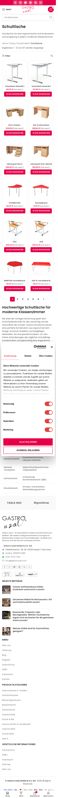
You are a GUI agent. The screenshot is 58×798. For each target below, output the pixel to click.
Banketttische (9, 705)
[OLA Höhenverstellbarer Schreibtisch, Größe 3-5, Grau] (41, 229)
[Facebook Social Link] (15, 3)
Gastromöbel (8, 729)
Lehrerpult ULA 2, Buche (15, 165)
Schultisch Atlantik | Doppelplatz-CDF (41, 87)
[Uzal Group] (7, 574)
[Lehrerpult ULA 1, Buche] (41, 151)
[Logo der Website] (28, 9)
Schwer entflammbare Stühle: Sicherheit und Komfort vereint (28, 588)
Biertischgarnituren (11, 700)
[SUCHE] (51, 17)
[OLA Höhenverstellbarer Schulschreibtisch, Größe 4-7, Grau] (15, 229)
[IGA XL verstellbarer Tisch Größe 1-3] (41, 267)
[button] (14, 94)
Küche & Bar (8, 719)
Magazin (6, 660)
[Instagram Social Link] (20, 3)
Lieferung (6, 650)
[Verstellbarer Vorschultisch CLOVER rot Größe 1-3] (41, 190)
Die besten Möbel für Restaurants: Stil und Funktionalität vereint (32, 601)
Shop (12, 43)
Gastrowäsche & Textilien (14, 690)
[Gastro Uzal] (14, 522)
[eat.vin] (32, 574)
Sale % (5, 738)
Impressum (7, 674)
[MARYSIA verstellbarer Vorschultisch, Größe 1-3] (15, 267)
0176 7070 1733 (12, 557)
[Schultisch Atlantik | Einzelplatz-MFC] (15, 73)
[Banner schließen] (52, 347)
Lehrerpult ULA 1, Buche (41, 164)
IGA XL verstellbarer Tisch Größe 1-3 (41, 281)
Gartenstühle (8, 714)
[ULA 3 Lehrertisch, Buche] (41, 112)
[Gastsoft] (20, 574)
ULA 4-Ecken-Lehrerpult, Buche (14, 126)
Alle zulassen (28, 442)
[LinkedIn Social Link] (36, 3)
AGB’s (4, 669)
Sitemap (6, 764)
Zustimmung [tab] (10, 356)
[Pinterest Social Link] (30, 3)
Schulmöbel (23, 43)
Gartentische (8, 709)
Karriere (6, 679)
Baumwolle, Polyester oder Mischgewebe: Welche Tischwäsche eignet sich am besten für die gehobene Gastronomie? (33, 616)
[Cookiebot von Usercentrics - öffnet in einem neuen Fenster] (34, 347)
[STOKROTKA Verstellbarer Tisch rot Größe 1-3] (15, 190)
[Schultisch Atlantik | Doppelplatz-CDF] (41, 73)
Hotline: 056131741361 (15, 553)
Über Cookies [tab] (46, 356)
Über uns (6, 645)
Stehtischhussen (10, 695)
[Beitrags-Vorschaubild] (6, 590)
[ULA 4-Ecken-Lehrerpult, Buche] (15, 112)
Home (5, 43)
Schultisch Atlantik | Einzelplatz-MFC (14, 87)
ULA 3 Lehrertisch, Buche (41, 126)
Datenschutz (8, 664)
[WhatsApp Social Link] (41, 3)
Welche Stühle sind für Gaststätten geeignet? (31, 630)
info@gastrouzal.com (16, 560)
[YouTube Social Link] (25, 3)
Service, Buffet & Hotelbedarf (16, 724)
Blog (4, 655)
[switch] (49, 412)
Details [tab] (27, 356)
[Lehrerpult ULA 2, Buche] (15, 151)
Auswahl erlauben (28, 450)
